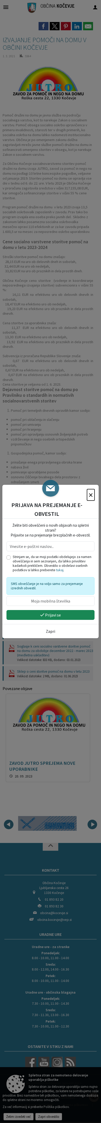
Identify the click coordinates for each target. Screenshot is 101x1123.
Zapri (50, 631)
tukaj (59, 570)
